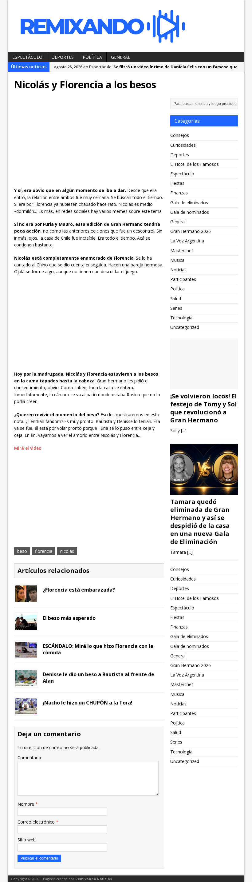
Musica (177, 260)
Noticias (178, 270)
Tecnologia (181, 318)
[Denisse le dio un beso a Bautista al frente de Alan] (26, 682)
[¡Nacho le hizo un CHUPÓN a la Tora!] (26, 711)
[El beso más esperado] (26, 626)
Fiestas (177, 183)
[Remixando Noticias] (126, 26)
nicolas (67, 551)
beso (22, 551)
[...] (184, 430)
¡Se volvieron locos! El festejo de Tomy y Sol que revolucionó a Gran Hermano (203, 408)
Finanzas (179, 193)
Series (176, 308)
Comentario (29, 757)
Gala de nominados (189, 212)
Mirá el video (27, 448)
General (120, 57)
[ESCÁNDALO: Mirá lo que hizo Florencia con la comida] (26, 654)
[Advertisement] (89, 141)
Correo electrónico (37, 822)
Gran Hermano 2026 (190, 231)
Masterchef (181, 250)
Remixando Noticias (93, 878)
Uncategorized (184, 327)
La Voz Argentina (187, 241)
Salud (175, 298)
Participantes (183, 279)
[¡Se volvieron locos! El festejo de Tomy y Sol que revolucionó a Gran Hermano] (204, 386)
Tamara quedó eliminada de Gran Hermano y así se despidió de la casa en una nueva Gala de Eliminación (200, 521)
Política (92, 57)
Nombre (26, 804)
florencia (43, 551)
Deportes (62, 57)
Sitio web (27, 840)
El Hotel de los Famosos (194, 164)
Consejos (179, 135)
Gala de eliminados (189, 203)
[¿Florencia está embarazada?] (26, 598)
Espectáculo (27, 57)
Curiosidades (183, 145)
